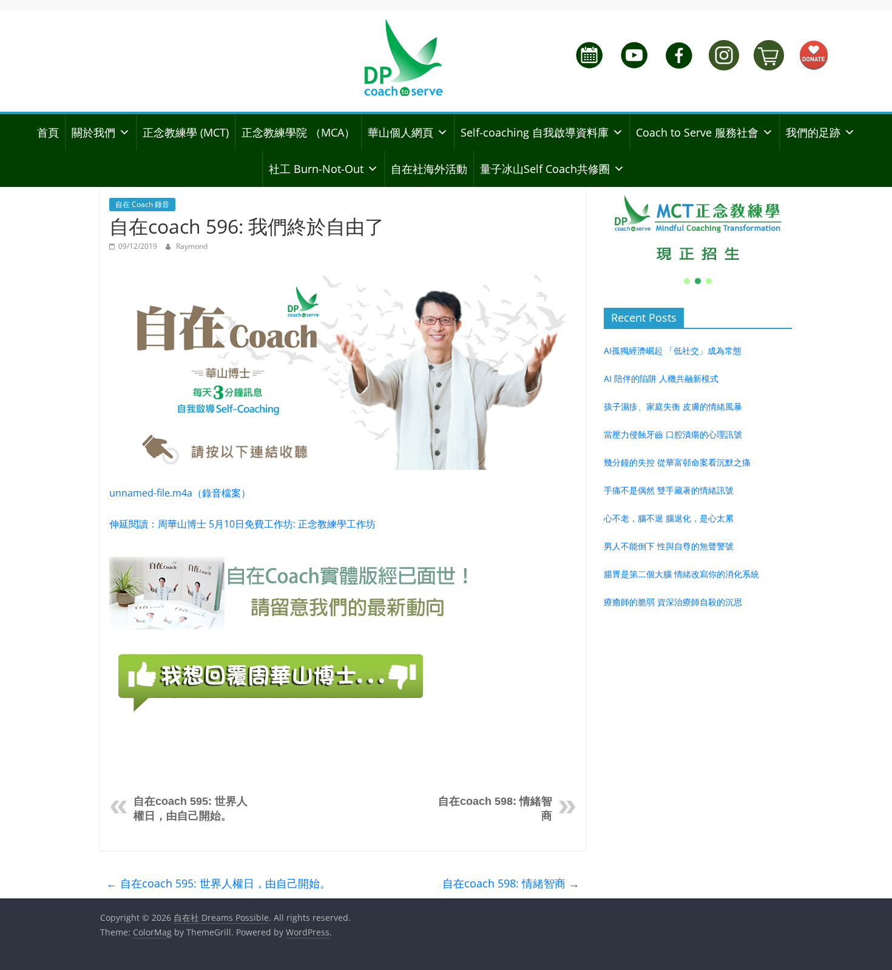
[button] (698, 228)
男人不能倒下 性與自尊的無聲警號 (669, 546)
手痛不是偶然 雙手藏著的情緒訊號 (669, 490)
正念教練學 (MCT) (186, 132)
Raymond (192, 246)
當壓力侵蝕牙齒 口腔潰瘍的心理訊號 (673, 434)
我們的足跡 (813, 132)
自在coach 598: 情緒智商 (510, 883)
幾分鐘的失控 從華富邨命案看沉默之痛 (677, 462)
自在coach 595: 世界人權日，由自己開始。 (218, 883)
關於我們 (93, 132)
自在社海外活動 (429, 168)
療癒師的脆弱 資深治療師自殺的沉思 (673, 602)
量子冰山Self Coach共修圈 (545, 168)
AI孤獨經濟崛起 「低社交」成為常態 (673, 350)
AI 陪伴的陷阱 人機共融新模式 (661, 378)
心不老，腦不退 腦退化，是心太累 (669, 518)
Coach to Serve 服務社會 (697, 132)
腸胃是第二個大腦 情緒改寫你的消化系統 (681, 574)
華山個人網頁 (400, 132)
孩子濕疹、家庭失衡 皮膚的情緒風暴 (673, 406)
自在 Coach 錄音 (142, 204)
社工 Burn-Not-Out (316, 168)
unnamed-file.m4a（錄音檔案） (180, 493)
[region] (698, 237)
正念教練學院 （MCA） (298, 132)
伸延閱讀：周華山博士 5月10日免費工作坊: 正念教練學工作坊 (242, 524)
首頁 (48, 132)
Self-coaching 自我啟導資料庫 (535, 132)
